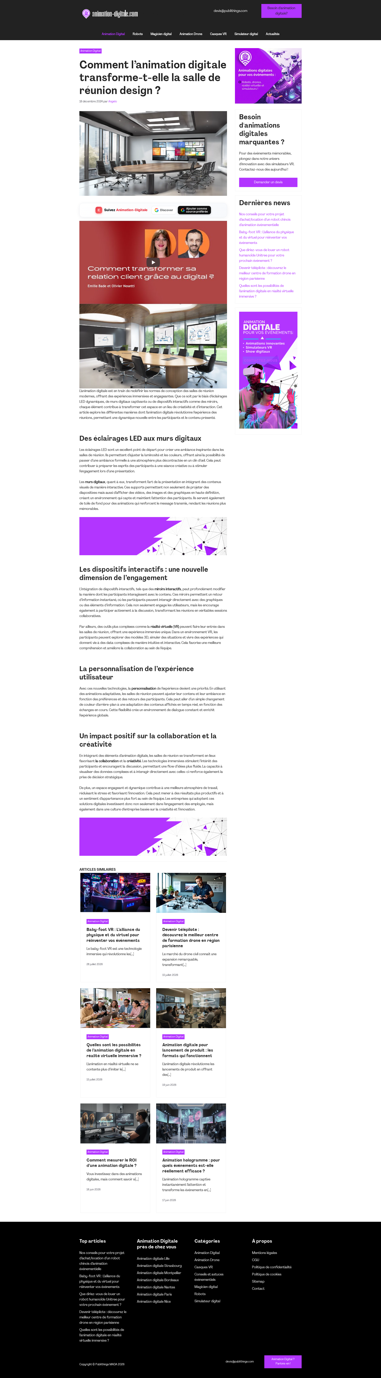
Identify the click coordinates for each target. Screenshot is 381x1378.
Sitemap (258, 1282)
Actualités (272, 34)
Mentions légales (264, 1253)
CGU (255, 1260)
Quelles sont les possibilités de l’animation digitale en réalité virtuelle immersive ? (114, 1050)
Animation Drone (191, 34)
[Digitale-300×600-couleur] (268, 428)
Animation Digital (113, 34)
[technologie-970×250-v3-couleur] (153, 554)
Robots (138, 34)
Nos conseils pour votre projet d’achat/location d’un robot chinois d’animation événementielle (265, 220)
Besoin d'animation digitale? (281, 11)
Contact (258, 1289)
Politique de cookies (266, 1274)
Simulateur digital (246, 34)
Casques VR (218, 34)
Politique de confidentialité (272, 1267)
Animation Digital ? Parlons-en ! (282, 1361)
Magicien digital (161, 34)
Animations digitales (163, 14)
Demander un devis (268, 182)
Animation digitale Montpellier (159, 1273)
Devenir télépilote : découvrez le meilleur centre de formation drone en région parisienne (267, 273)
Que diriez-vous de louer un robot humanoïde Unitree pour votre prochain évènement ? (264, 255)
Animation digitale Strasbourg (159, 1266)
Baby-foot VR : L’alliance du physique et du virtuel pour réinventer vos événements (113, 935)
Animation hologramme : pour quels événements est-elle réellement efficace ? (191, 1165)
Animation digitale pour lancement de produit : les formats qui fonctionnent (187, 1050)
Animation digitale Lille (153, 1259)
